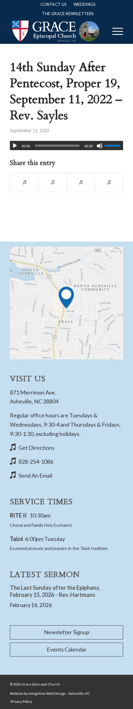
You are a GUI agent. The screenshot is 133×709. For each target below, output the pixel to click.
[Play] (15, 146)
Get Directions (36, 447)
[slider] (114, 145)
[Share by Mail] (109, 182)
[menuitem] (53, 4)
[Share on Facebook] (24, 182)
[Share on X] (52, 182)
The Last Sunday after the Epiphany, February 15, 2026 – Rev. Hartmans (55, 591)
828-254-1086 (36, 461)
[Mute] (100, 146)
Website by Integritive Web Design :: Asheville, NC (50, 693)
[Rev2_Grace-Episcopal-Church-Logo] (55, 31)
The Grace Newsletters (68, 13)
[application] (66, 145)
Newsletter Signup (66, 632)
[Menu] (114, 31)
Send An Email (35, 475)
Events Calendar (67, 649)
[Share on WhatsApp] (81, 182)
